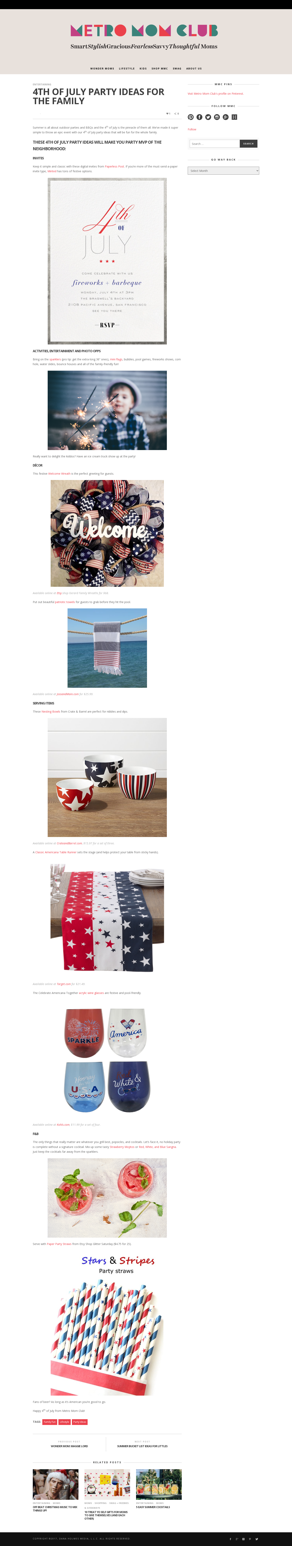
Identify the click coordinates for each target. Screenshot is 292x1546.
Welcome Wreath (59, 473)
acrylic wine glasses (91, 993)
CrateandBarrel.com (69, 843)
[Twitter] (242, 5)
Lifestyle (64, 1422)
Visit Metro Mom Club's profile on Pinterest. (216, 93)
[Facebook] (214, 5)
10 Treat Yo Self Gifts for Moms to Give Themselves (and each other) (106, 1515)
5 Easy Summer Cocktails (153, 1507)
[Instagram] (228, 5)
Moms (56, 1503)
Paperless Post (114, 166)
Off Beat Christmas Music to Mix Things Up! (55, 1508)
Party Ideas (79, 1422)
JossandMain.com (68, 694)
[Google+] (221, 5)
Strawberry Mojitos (122, 1147)
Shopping (101, 1503)
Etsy (59, 593)
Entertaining (42, 84)
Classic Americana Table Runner (55, 852)
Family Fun (50, 1422)
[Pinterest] (235, 5)
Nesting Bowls (51, 711)
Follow (192, 129)
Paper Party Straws (59, 1244)
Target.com (64, 984)
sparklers (55, 359)
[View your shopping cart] (249, 5)
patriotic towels (65, 602)
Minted (51, 171)
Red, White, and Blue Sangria (157, 1147)
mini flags (116, 359)
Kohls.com (63, 1125)
